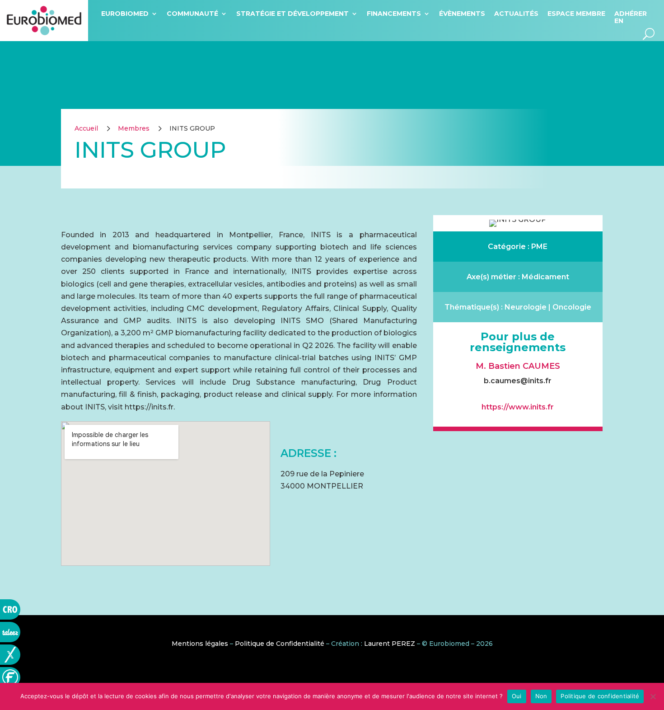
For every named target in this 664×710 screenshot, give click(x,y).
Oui (517, 696)
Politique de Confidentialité (279, 643)
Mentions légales (200, 643)
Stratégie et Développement (292, 13)
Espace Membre (576, 13)
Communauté (192, 13)
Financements (394, 13)
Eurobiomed (125, 13)
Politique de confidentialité (600, 696)
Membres (134, 128)
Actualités (516, 13)
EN (618, 21)
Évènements (462, 13)
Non (541, 696)
